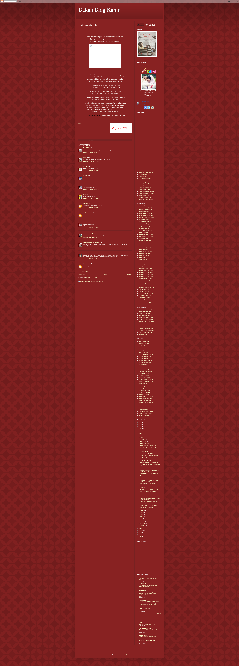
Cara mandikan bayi (144, 368)
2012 (140, 433)
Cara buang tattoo (143, 174)
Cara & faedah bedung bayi (146, 354)
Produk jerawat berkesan (145, 180)
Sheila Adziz (86, 148)
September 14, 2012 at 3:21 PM (91, 189)
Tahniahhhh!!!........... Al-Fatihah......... (149, 483)
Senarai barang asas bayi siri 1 (146, 270)
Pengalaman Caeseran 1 (145, 244)
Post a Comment (85, 271)
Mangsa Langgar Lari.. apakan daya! (149, 462)
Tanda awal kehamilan (144, 282)
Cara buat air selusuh (144, 219)
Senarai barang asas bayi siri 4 (146, 276)
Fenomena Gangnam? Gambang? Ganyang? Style (148, 502)
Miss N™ (85, 175)
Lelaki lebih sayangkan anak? (146, 321)
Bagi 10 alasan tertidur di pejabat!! (148, 491)
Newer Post (82, 274)
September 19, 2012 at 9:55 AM (91, 268)
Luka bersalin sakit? (144, 238)
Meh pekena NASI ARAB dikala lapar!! (149, 496)
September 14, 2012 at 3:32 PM (91, 198)
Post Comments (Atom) (91, 277)
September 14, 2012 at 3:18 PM (91, 170)
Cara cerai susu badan (144, 366)
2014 (140, 428)
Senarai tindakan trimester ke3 (146, 278)
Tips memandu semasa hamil (146, 301)
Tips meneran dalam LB (145, 303)
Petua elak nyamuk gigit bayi (146, 396)
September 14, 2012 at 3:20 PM (91, 180)
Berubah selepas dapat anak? (146, 217)
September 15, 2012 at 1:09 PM (91, 237)
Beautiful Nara (143, 590)
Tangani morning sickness (145, 285)
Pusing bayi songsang (144, 266)
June (141, 514)
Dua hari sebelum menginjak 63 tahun (147, 636)
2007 (140, 537)
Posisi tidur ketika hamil (145, 261)
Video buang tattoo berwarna (146, 199)
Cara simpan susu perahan (145, 371)
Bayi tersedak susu (143, 349)
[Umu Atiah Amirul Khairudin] (138, 103)
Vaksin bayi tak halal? (144, 415)
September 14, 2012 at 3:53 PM (91, 217)
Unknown (85, 203)
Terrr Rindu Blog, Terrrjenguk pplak (147, 624)
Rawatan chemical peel (145, 189)
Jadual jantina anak (144, 228)
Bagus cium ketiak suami (145, 311)
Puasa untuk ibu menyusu (145, 265)
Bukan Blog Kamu (99, 9)
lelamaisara (86, 253)
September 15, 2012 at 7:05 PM (91, 248)
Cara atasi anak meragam (145, 362)
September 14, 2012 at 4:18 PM (91, 228)
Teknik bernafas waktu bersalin (146, 287)
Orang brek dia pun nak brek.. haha (149, 448)
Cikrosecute (86, 263)
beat (84, 194)
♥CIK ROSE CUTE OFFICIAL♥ (147, 640)
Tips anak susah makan (145, 406)
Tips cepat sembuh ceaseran (146, 293)
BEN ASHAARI (143, 583)
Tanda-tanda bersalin (144, 284)
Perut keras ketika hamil (145, 247)
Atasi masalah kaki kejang (145, 209)
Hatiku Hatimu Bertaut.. (146, 493)
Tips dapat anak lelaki (144, 297)
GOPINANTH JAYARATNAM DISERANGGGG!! (147, 450)
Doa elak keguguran (144, 223)
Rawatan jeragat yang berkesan (147, 193)
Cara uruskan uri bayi (144, 375)
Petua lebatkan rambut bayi (146, 398)
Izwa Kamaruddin (87, 212)
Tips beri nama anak (144, 289)
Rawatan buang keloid (144, 185)
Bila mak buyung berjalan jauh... (148, 507)
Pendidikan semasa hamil (145, 242)
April (141, 519)
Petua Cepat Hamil (143, 249)
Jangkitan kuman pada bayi (146, 379)
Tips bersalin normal (144, 291)
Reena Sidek (86, 222)
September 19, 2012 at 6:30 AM (91, 259)
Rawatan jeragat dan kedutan (146, 191)
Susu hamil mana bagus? (145, 280)
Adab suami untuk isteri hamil (146, 206)
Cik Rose (85, 166)
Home (105, 274)
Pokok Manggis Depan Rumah (91, 242)
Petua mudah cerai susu (145, 400)
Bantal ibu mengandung (145, 211)
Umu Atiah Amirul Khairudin (143, 101)
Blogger (126, 654)
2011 (140, 528)
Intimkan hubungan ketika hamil (147, 319)
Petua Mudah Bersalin (145, 460)
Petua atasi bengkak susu (145, 251)
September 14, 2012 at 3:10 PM (91, 161)
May (141, 516)
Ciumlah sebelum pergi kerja (146, 317)
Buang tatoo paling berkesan (146, 172)
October (142, 439)
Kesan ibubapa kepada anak (146, 236)
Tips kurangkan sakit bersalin (146, 299)
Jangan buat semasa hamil (145, 230)
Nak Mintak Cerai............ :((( (147, 458)
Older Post (128, 274)
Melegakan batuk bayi (144, 390)
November (143, 437)
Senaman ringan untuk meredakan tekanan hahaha (149, 481)
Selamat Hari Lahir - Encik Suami (148, 505)
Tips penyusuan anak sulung (146, 411)
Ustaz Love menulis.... (145, 608)
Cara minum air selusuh (145, 221)
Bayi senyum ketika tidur (145, 347)
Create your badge (141, 104)
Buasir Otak (142, 577)
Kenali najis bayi (143, 383)
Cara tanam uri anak (144, 373)
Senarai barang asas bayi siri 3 (146, 274)
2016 (140, 424)
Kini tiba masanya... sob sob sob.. (148, 445)
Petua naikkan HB (143, 257)
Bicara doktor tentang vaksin (146, 350)
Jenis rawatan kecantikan (145, 178)
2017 (140, 422)
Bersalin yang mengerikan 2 (146, 215)
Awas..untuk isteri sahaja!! (145, 309)
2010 (140, 530)
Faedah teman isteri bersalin (146, 225)
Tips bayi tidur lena (143, 409)
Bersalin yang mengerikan (145, 213)
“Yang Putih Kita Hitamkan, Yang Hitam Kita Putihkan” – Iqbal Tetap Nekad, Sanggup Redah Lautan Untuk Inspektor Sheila (149, 603)
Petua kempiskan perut (144, 253)
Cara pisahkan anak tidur (145, 369)
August (142, 510)
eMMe (140, 622)
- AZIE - (84, 157)
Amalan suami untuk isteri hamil (147, 208)
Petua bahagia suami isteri (145, 325)
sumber (79, 123)
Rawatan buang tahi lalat (145, 187)
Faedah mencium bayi (144, 377)
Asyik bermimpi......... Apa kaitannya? (149, 473)
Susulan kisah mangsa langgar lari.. (149, 455)
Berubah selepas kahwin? (145, 315)
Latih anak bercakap (144, 388)
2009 (140, 532)
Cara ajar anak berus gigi (145, 358)
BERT (84, 185)
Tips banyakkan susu (144, 408)
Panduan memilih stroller (145, 240)
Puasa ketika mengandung (145, 263)
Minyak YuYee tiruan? (144, 392)
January (142, 525)
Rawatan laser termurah (145, 195)
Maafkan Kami (142, 609)
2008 (140, 534)
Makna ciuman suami (144, 323)
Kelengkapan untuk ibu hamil (146, 234)
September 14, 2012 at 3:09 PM (91, 152)
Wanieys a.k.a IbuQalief (89, 233)
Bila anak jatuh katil (144, 352)
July (141, 512)
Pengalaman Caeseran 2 (145, 245)
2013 (140, 431)
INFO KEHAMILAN (144, 443)
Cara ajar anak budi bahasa (146, 360)
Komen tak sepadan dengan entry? (149, 468)
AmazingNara (142, 600)
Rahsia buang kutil (143, 182)
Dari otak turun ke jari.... (145, 628)
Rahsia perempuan (143, 326)
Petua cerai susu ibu (144, 394)
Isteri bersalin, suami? (144, 227)
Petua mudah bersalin (144, 255)
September (143, 441)
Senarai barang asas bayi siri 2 (146, 272)
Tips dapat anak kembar (145, 295)
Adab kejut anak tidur (144, 341)
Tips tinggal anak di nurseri (145, 413)
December (143, 435)
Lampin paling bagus (144, 387)
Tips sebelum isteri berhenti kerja (147, 330)
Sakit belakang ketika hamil (146, 268)
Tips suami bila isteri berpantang (147, 332)
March (142, 521)
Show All (159, 613)
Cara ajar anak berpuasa (145, 356)
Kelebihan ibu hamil (144, 232)
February (142, 523)
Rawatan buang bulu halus (145, 184)
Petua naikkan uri (143, 259)
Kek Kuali (141, 642)
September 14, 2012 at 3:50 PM (91, 207)
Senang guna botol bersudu (146, 402)
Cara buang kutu (143, 364)
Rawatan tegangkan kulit (145, 197)
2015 (140, 426)
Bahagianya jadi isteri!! (144, 313)
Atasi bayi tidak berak (144, 343)
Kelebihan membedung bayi (146, 381)
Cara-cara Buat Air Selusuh (147, 453)
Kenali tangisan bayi (144, 385)
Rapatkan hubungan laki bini (146, 328)
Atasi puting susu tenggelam (146, 345)
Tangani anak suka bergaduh (146, 404)
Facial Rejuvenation (144, 176)
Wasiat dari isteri (143, 334)
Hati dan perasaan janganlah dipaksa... (150, 489)
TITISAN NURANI (143, 635)
